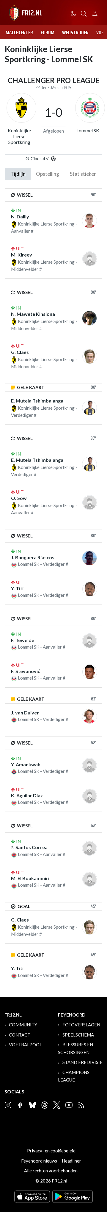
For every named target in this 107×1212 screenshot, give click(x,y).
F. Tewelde (22, 640)
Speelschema (78, 1034)
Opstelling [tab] (47, 174)
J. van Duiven (25, 712)
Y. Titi (17, 588)
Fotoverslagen (81, 1024)
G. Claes (20, 352)
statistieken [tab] (83, 174)
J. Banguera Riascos (32, 557)
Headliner (71, 1160)
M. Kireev (21, 254)
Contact (19, 1034)
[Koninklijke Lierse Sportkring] (21, 107)
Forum (47, 32)
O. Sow (19, 498)
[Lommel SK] (90, 107)
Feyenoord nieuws (39, 1160)
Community (23, 1024)
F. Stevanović (25, 671)
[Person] (95, 12)
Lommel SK (87, 130)
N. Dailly (20, 216)
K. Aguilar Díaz (27, 795)
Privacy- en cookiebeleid (51, 1150)
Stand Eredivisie (82, 1062)
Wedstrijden (75, 32)
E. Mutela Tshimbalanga (37, 400)
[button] (84, 13)
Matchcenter (19, 32)
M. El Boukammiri (30, 878)
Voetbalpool (25, 1044)
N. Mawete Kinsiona (33, 314)
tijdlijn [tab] (18, 174)
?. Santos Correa (29, 847)
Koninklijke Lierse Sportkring (19, 136)
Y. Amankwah (25, 764)
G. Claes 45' (37, 158)
